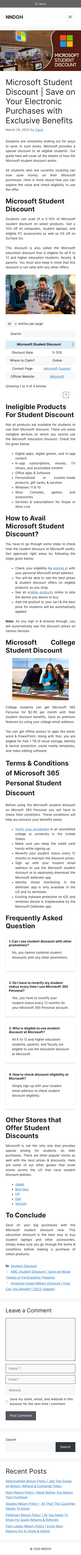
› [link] (72, 395)
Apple (19, 1184)
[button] (73, 344)
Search (11, 1440)
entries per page (30, 324)
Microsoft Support (57, 368)
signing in (60, 568)
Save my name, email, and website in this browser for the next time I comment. (41, 1401)
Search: (16, 334)
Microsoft (57, 376)
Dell (18, 1199)
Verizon (21, 1204)
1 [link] (66, 395)
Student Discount (24, 1266)
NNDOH (14, 17)
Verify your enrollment (32, 829)
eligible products (40, 592)
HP (17, 1194)
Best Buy (22, 1189)
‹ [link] (59, 395)
